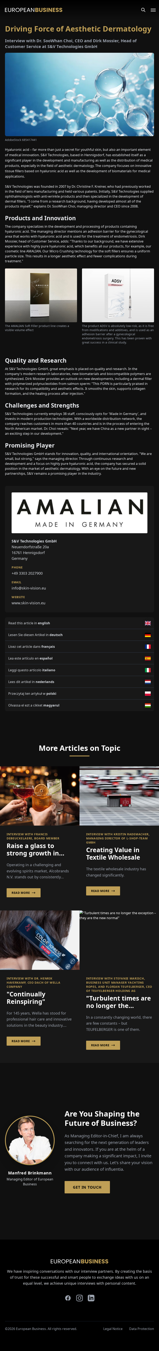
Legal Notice (113, 1328)
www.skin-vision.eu (28, 602)
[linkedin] (91, 1298)
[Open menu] (150, 10)
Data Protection (141, 1328)
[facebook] (68, 1298)
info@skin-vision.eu (29, 588)
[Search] (143, 9)
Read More (21, 893)
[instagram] (79, 1298)
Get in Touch (87, 1187)
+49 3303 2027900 (27, 573)
